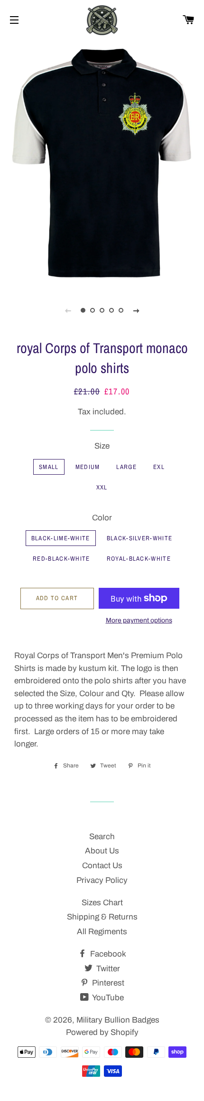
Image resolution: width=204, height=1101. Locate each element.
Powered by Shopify (102, 1032)
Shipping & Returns (102, 916)
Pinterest (107, 982)
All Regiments (102, 931)
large (126, 467)
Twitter (107, 968)
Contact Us (102, 865)
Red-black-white (61, 559)
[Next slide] (136, 310)
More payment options (139, 620)
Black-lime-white (60, 538)
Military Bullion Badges (117, 1019)
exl (159, 467)
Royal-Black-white (139, 559)
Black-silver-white (139, 538)
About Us (102, 850)
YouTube (107, 997)
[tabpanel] (102, 163)
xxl (102, 487)
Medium (87, 467)
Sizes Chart (102, 902)
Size (102, 445)
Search (102, 836)
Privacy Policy (102, 880)
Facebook (107, 953)
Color (102, 517)
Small (49, 467)
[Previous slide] (67, 310)
